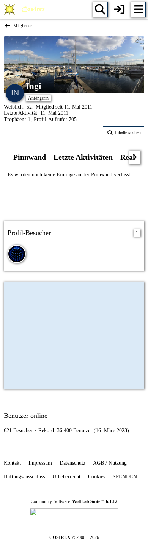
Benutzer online (25, 415)
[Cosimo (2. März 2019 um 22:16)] (17, 254)
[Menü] (138, 9)
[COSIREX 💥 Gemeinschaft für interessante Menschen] (25, 9)
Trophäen (14, 119)
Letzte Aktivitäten (83, 157)
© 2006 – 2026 (74, 537)
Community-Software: (74, 501)
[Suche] (100, 9)
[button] (123, 132)
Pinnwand (29, 157)
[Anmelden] (119, 9)
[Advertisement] (74, 198)
